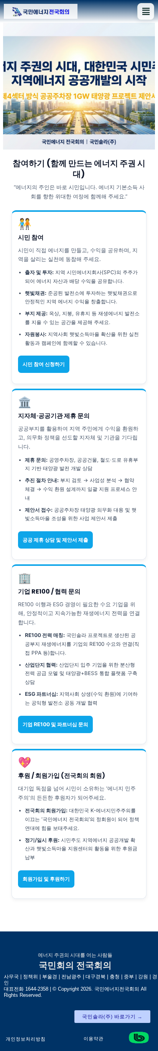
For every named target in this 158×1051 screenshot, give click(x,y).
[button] (145, 11)
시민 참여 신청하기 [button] (44, 364)
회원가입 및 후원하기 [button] (46, 879)
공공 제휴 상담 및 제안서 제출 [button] (55, 540)
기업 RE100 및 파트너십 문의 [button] (55, 724)
